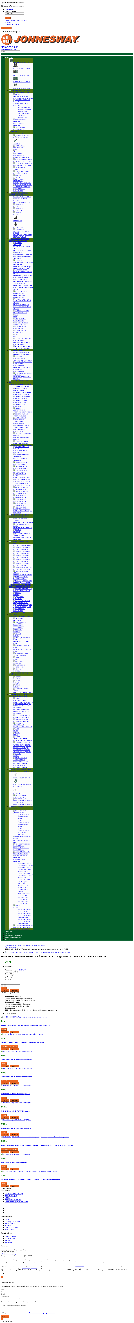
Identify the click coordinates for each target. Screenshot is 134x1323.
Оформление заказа (12, 24)
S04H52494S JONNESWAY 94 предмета (15, 1162)
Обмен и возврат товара (14, 1194)
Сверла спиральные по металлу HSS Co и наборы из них (24, 915)
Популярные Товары (12, 1222)
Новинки (8, 1226)
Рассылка (8, 1242)
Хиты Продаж (10, 1224)
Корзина (8, 22)
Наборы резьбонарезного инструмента (24, 893)
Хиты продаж (11, 1013)
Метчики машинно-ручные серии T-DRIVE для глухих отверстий (25, 873)
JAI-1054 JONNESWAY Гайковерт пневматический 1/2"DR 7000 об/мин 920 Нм (30, 1179)
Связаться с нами (11, 1228)
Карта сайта (9, 1230)
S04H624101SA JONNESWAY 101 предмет (16, 1111)
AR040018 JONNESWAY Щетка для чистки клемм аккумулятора (25, 1025)
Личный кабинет (11, 1236)
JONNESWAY (21, 970)
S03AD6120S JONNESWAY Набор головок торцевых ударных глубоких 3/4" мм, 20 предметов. (37, 1145)
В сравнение (15, 990)
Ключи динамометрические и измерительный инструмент (25, 945)
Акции (7, 1220)
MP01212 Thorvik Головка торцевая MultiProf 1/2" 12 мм (22, 1042)
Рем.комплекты (10, 947)
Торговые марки (11, 1196)
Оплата (7, 1198)
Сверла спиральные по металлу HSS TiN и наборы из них (25, 921)
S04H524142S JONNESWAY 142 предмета (16, 1128)
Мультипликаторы (24, 108)
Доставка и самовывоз (13, 1200)
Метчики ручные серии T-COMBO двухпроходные (23, 887)
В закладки (5, 990)
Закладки (8, 1240)
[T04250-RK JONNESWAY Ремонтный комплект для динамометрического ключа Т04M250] (37, 952)
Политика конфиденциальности (16, 1202)
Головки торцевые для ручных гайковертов (24, 116)
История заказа (10, 1238)
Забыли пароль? (11, 20)
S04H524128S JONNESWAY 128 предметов (16, 1077)
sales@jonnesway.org (8, 49)
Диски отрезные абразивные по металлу (23, 817)
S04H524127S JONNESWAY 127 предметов (16, 1060)
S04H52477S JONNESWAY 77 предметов (15, 1094)
